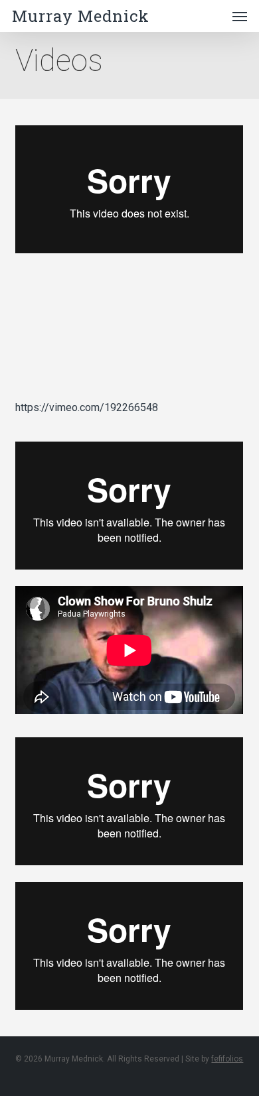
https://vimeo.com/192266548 (86, 407)
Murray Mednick (80, 16)
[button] (239, 16)
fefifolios (227, 1059)
